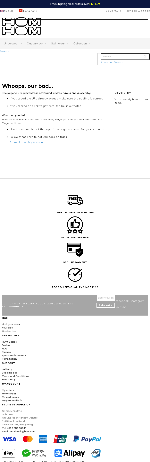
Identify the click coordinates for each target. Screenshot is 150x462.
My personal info (12, 400)
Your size (7, 327)
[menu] (75, 43)
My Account (36, 142)
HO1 (4, 348)
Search (4, 51)
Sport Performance (14, 355)
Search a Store (138, 11)
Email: (5, 431)
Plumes (6, 352)
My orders (8, 390)
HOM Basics (9, 341)
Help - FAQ (8, 379)
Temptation (9, 358)
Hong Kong (29, 11)
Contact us (9, 331)
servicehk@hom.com (22, 431)
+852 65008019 (17, 428)
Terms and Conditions (15, 376)
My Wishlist (9, 393)
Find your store (11, 324)
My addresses (10, 397)
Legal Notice (10, 372)
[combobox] (125, 56)
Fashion (6, 345)
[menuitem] (12, 43)
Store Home (18, 142)
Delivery (7, 369)
